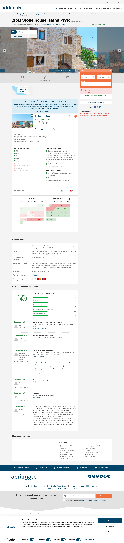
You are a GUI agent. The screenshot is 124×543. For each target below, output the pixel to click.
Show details (88, 539)
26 (28, 219)
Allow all (109, 521)
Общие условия (40, 486)
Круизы (98, 8)
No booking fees (43, 468)
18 (61, 212)
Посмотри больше (17, 36)
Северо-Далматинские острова (45, 24)
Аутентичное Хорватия (86, 8)
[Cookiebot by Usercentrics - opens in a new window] (11, 539)
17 (58, 212)
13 (68, 209)
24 (58, 216)
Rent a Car (106, 8)
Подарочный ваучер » (53, 109)
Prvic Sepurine (61, 24)
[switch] (48, 539)
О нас (25, 486)
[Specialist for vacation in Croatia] (24, 477)
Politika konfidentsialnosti (58, 486)
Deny (109, 532)
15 (51, 212)
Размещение (62, 8)
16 (54, 212)
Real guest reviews (103, 468)
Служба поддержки (106, 2)
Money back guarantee (63, 468)
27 (32, 219)
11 (61, 209)
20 (68, 212)
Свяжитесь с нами (76, 486)
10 (58, 209)
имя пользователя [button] (93, 2)
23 (54, 216)
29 (39, 219)
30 (42, 219)
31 (21, 222)
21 (47, 216)
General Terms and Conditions (45, 111)
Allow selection (109, 526)
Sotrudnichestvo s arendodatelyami (59, 489)
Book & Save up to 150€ (23, 468)
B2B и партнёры (92, 486)
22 (51, 216)
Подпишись (103, 496)
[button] (114, 2)
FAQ (30, 486)
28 (35, 219)
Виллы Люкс (72, 8)
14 (47, 212)
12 (65, 209)
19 (65, 212)
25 (61, 216)
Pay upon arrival (83, 468)
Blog (75, 489)
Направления (116, 8)
